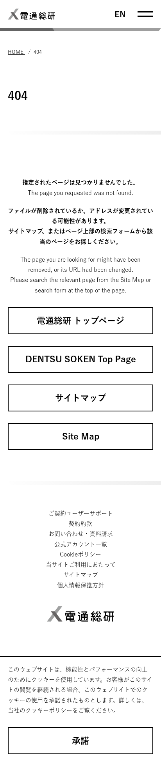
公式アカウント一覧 (80, 544)
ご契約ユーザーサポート (80, 513)
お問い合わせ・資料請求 (80, 534)
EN (120, 14)
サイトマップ (80, 575)
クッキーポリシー (48, 710)
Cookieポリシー (80, 554)
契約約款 (80, 523)
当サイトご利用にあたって (81, 564)
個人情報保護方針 (80, 585)
